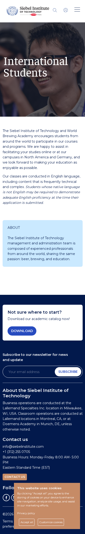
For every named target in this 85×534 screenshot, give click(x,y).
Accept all (27, 522)
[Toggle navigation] (65, 9)
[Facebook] (6, 497)
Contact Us (14, 477)
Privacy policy (26, 513)
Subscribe (68, 372)
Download (22, 331)
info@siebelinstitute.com (23, 446)
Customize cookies (51, 522)
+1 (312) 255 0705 (16, 452)
